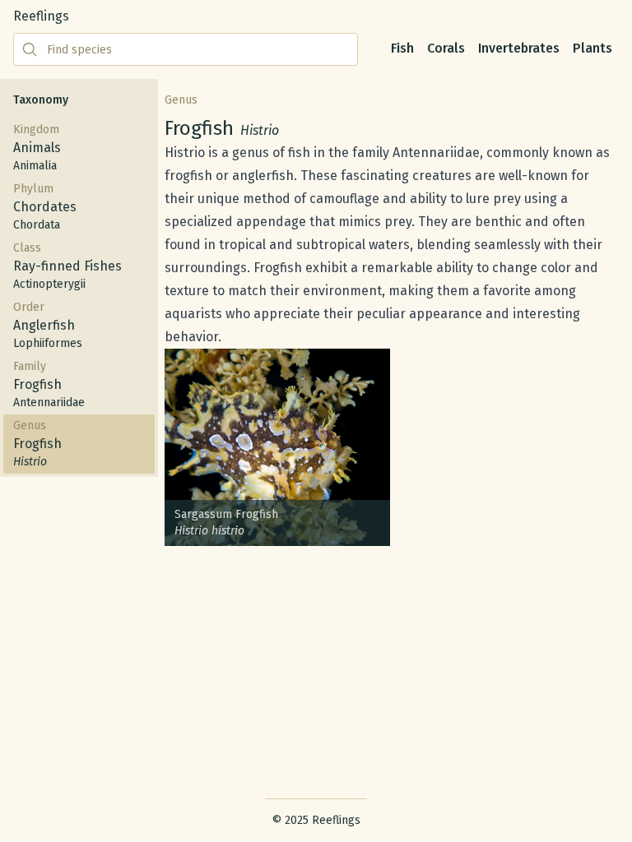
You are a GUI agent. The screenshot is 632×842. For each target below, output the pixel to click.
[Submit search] (29, 49)
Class (67, 266)
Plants (592, 48)
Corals (446, 48)
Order (47, 325)
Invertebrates (519, 48)
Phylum (45, 207)
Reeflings (41, 16)
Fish (402, 48)
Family (49, 384)
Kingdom (37, 148)
